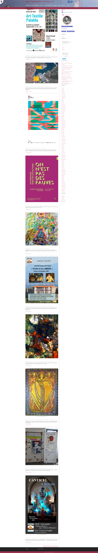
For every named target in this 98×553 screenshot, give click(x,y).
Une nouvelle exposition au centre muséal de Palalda (35, 53)
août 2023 (62, 128)
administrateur (28, 55)
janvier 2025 (63, 105)
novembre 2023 (63, 124)
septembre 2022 (63, 143)
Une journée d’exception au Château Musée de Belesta (35, 304)
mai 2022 (62, 148)
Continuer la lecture (28, 59)
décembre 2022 (63, 139)
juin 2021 (62, 163)
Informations (45, 306)
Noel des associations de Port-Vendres (32, 466)
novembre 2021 (63, 156)
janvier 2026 (63, 94)
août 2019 (62, 190)
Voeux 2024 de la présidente (30, 418)
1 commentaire (43, 148)
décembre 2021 (63, 155)
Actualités (39, 55)
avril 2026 (62, 90)
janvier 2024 (63, 121)
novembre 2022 (63, 140)
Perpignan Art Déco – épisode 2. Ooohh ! (67, 63)
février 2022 (63, 152)
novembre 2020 (63, 171)
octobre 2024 (63, 109)
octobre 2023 (63, 125)
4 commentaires (48, 55)
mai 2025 (62, 101)
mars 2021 (62, 167)
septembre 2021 (63, 159)
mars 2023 (62, 135)
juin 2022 (62, 147)
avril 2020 (62, 179)
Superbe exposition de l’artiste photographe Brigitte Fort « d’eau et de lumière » (40, 359)
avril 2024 (62, 117)
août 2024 (62, 112)
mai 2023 (62, 132)
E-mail (63, 49)
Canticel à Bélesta (28, 536)
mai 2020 (62, 178)
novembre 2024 (63, 108)
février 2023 (63, 136)
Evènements (43, 55)
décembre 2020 (63, 170)
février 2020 (63, 182)
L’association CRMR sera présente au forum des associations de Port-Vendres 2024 (41, 84)
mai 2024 (62, 116)
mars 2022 (62, 151)
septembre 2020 (63, 174)
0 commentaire (47, 86)
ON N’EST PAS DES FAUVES (30, 203)
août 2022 (62, 144)
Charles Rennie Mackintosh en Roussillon (39, 1)
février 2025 (63, 104)
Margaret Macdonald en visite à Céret (66, 77)
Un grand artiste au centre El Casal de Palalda (34, 246)
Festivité (46, 468)
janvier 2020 (63, 183)
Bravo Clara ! (63, 64)
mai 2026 (62, 89)
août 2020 (62, 175)
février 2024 (63, 120)
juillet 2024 (63, 113)
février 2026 (63, 93)
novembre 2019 (63, 186)
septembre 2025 (63, 97)
